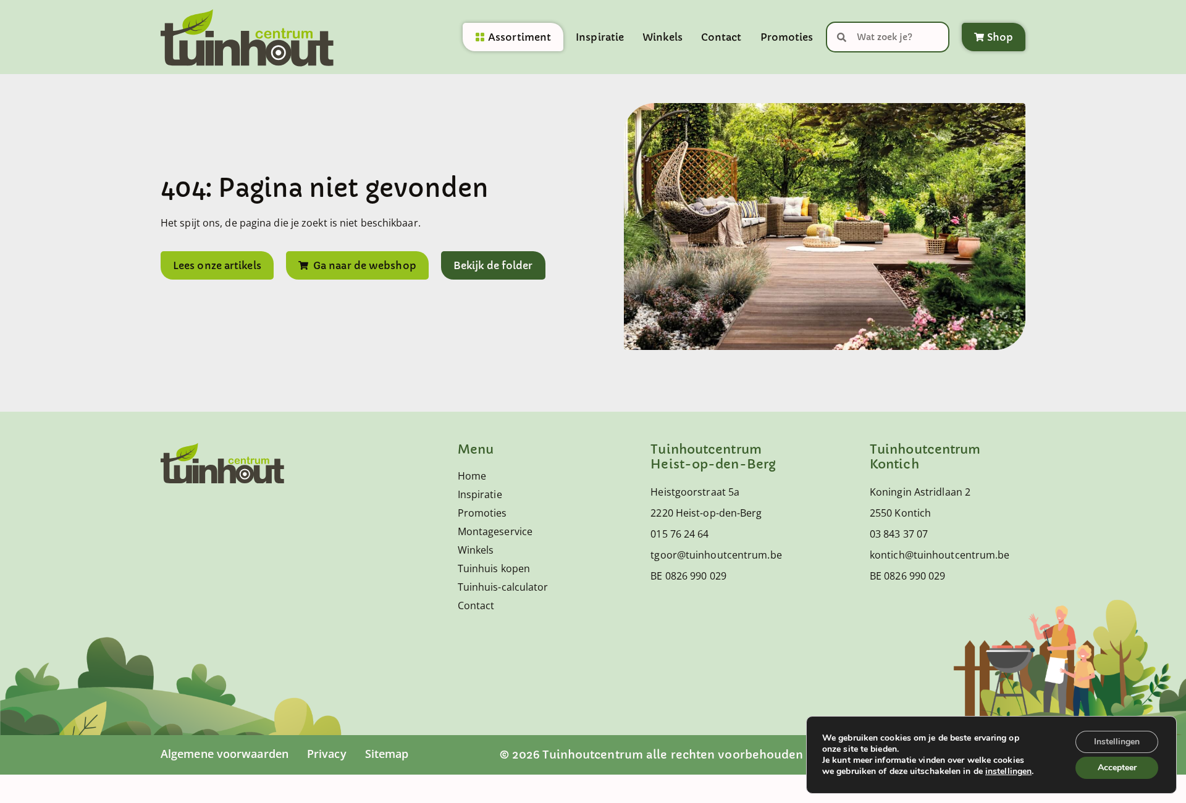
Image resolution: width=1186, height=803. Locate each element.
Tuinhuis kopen (494, 568)
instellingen (1008, 771)
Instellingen (1117, 741)
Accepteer (1117, 767)
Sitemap (387, 753)
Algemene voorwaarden (224, 753)
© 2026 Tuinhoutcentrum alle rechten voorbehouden (652, 754)
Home (472, 476)
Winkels (662, 37)
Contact (721, 37)
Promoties (787, 37)
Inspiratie (600, 37)
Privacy (327, 753)
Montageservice (495, 531)
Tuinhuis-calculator (503, 587)
